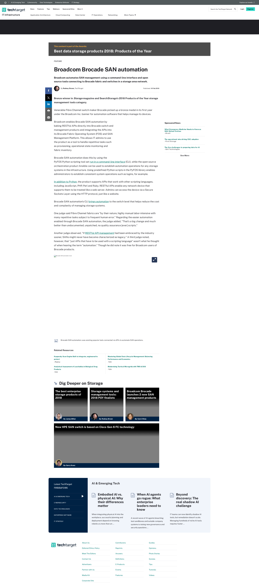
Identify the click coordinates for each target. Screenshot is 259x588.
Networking (112, 15)
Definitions (119, 559)
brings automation (99, 201)
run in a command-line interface (107, 161)
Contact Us (86, 559)
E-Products (120, 564)
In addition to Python (65, 181)
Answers (119, 554)
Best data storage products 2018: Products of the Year (103, 51)
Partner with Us (88, 570)
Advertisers (86, 564)
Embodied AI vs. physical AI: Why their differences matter (111, 500)
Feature (58, 61)
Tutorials (152, 570)
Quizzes (152, 559)
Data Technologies (46, 2)
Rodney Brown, (68, 88)
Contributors (120, 543)
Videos (151, 575)
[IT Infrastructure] (14, 6)
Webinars (56, 9)
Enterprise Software (62, 2)
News (32, 9)
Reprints (118, 548)
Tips (48, 9)
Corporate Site (88, 581)
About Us (86, 543)
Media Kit (86, 575)
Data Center (80, 15)
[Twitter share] (48, 97)
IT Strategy (75, 2)
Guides (152, 543)
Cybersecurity (32, 2)
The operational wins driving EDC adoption (182, 139)
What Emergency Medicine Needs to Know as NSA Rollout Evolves (183, 130)
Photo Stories (154, 554)
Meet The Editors (89, 554)
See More (184, 155)
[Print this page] (48, 111)
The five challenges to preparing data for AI (182, 147)
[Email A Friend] (48, 117)
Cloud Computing (63, 15)
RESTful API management (99, 233)
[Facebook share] (48, 90)
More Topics (129, 15)
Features (40, 9)
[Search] (235, 9)
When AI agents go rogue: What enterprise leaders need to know (149, 501)
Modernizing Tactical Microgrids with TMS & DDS (127, 367)
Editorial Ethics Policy (91, 548)
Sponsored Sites (68, 9)
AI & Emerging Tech (18, 2)
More (79, 9)
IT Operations (97, 15)
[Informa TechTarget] (5, 2)
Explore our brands (246, 2)
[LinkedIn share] (48, 104)
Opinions (152, 548)
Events (118, 570)
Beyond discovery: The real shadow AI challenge (187, 500)
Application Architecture (40, 15)
